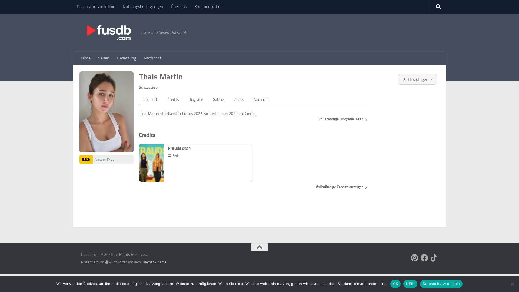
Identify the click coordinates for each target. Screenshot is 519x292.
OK (395, 283)
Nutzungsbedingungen (143, 6)
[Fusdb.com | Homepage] (108, 32)
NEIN (410, 283)
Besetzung (126, 58)
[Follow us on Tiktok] (434, 258)
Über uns (179, 6)
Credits (173, 99)
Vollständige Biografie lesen (341, 119)
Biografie (196, 99)
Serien (103, 58)
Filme (86, 58)
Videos (239, 99)
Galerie (218, 99)
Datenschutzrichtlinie (96, 6)
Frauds (179, 148)
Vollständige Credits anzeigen (340, 187)
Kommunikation (208, 6)
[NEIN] (512, 284)
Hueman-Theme (154, 262)
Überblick (150, 99)
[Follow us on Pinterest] (414, 258)
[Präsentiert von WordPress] (106, 262)
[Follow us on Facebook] (424, 258)
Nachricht (152, 58)
